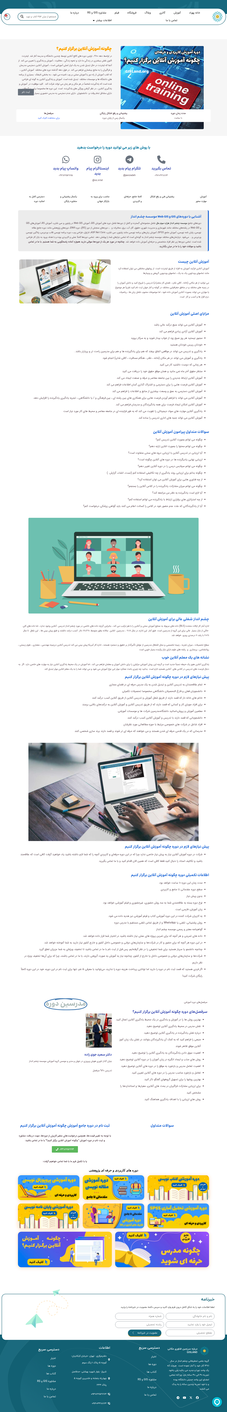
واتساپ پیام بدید (65, 168)
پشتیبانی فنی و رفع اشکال (162, 196)
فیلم (117, 13)
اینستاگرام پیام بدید (97, 171)
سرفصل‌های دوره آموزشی (195, 1002)
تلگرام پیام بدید (129, 168)
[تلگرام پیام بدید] (129, 159)
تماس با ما (171, 20)
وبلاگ (148, 13)
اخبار (153, 1356)
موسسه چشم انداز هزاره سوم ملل (171, 223)
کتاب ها (151, 1372)
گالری (162, 13)
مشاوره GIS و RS (96, 13)
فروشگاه (131, 13)
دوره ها (152, 1364)
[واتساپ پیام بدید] (66, 159)
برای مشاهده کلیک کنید (49, 118)
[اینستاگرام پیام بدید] (97, 159)
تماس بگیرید (161, 168)
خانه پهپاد (194, 13)
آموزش (177, 13)
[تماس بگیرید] (161, 159)
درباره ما (74, 13)
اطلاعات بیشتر (104, 20)
